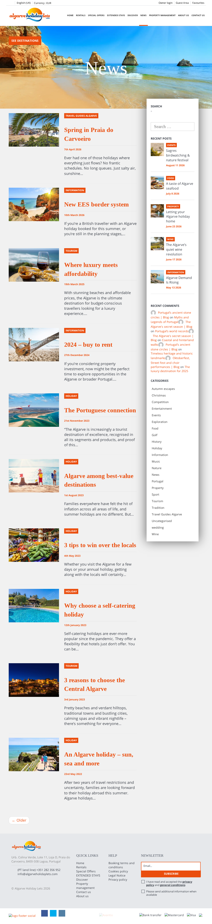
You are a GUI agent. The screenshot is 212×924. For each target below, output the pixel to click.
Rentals (81, 15)
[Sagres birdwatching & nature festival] (157, 149)
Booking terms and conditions (121, 865)
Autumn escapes (163, 389)
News (143, 15)
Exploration (159, 422)
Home (70, 15)
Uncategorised (162, 521)
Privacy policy (117, 879)
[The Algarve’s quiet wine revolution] (157, 243)
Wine (155, 534)
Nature (156, 468)
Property (158, 488)
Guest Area (182, 3)
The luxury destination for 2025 (170, 369)
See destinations (25, 41)
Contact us (198, 15)
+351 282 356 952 (48, 870)
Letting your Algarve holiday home (178, 217)
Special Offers (96, 15)
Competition (160, 402)
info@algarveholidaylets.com (38, 874)
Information (160, 455)
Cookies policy (118, 871)
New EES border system (96, 204)
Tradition (158, 508)
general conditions (172, 885)
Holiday (157, 448)
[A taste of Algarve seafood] (157, 182)
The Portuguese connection (100, 410)
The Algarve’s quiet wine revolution (176, 249)
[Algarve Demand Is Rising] (157, 276)
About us (183, 15)
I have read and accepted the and (169, 883)
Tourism (157, 501)
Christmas (159, 395)
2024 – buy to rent (88, 344)
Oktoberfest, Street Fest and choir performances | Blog (170, 362)
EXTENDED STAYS (116, 15)
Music (156, 461)
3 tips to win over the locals (100, 545)
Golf (154, 435)
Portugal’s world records (172, 331)
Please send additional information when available (171, 893)
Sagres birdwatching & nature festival (178, 155)
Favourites (198, 3)
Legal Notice (116, 875)
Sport (155, 494)
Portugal (157, 481)
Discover (133, 15)
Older (19, 820)
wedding (158, 527)
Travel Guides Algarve (167, 514)
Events (156, 415)
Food (155, 428)
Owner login (165, 3)
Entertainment (162, 408)
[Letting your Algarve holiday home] (157, 210)
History (156, 442)
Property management (162, 15)
